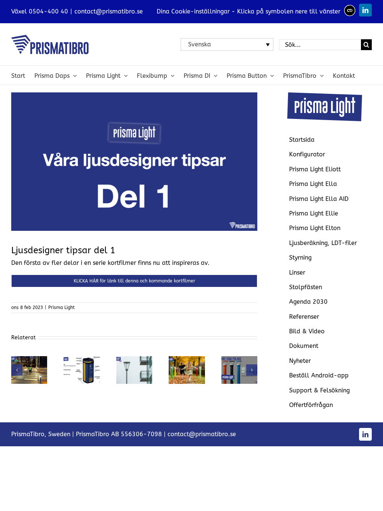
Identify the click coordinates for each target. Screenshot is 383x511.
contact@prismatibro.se (108, 11)
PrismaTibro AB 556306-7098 (119, 434)
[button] (16, 370)
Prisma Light (61, 307)
